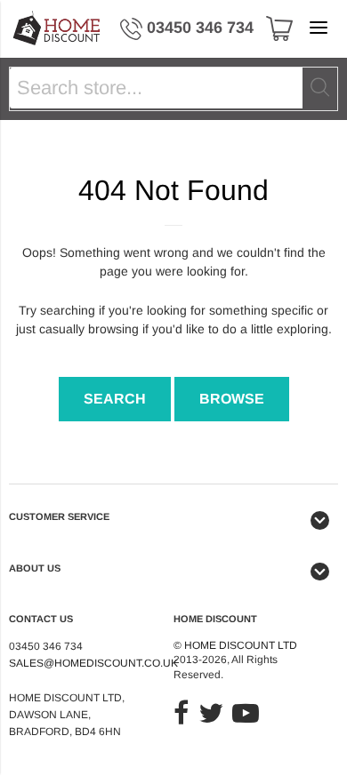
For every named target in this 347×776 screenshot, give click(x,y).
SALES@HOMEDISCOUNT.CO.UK (93, 663)
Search (115, 398)
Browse (231, 398)
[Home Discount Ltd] (57, 29)
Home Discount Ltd (240, 645)
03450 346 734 (200, 27)
